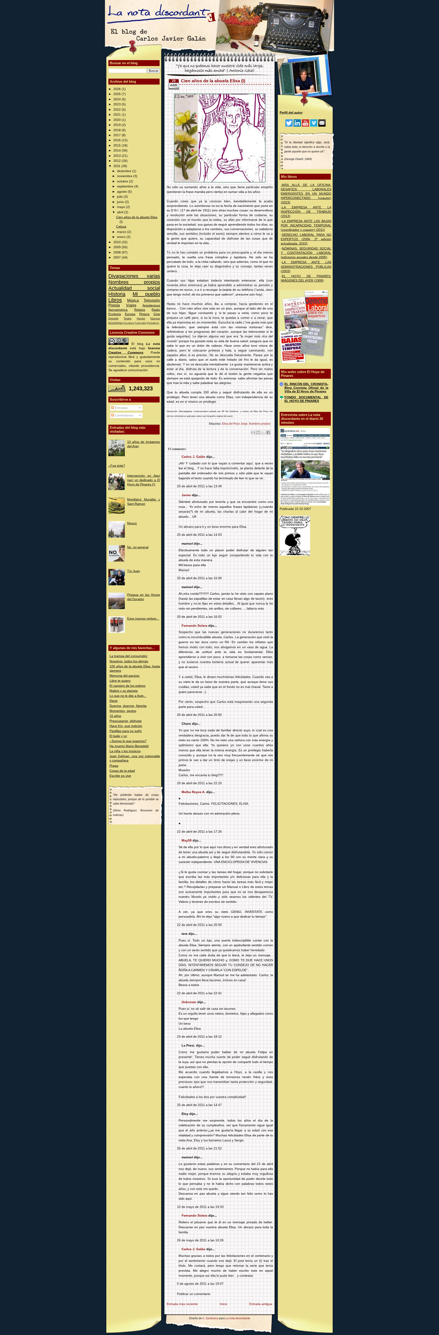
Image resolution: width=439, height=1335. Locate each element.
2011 (117, 166)
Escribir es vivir (120, 776)
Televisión (152, 300)
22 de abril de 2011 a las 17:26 (199, 831)
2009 (117, 247)
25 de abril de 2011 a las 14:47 (199, 1105)
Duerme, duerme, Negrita (128, 706)
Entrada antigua (260, 1304)
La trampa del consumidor (128, 656)
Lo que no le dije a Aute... (128, 696)
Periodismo (153, 323)
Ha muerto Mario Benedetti (129, 746)
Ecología (114, 314)
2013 (117, 155)
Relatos (139, 310)
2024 (117, 99)
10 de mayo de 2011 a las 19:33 (200, 1207)
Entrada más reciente (182, 1304)
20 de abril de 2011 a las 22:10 (199, 783)
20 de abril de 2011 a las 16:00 (199, 578)
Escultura (128, 323)
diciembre (124, 171)
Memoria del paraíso (124, 675)
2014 (117, 150)
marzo (122, 232)
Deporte (113, 318)
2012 (117, 161)
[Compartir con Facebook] (268, 432)
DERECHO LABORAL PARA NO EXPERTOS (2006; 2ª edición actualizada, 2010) (306, 239)
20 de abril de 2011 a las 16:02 (199, 616)
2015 (117, 145)
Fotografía (140, 323)
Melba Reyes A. (193, 792)
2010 (117, 242)
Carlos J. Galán (193, 456)
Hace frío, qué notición (126, 726)
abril (120, 212)
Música (133, 300)
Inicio (223, 1304)
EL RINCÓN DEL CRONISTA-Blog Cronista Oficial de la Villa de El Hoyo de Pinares (306, 387)
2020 (117, 120)
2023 (117, 104)
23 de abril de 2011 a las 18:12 (199, 1036)
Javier (186, 495)
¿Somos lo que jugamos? (128, 741)
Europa (130, 314)
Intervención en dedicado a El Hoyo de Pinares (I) (143, 480)
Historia (116, 294)
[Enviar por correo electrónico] (253, 432)
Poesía (114, 305)
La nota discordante (237, 1318)
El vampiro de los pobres (127, 685)
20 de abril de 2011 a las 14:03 (199, 534)
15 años (115, 716)
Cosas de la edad (122, 771)
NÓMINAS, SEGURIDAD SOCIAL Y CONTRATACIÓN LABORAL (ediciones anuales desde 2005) (306, 253)
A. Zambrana (210, 1318)
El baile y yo (118, 736)
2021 (117, 114)
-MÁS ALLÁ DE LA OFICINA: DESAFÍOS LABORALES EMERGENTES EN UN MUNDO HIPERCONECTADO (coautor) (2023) (306, 193)
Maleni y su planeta (124, 691)
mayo (121, 207)
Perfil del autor (291, 112)
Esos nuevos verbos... (143, 618)
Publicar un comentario (193, 1294)
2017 (117, 135)
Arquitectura (151, 305)
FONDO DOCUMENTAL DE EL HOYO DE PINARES (306, 399)
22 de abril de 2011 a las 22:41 (199, 993)
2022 (117, 109)
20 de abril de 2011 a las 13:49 (199, 486)
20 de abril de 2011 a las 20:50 (199, 715)
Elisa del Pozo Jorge (235, 423)
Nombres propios (134, 282)
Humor (141, 318)
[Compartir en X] (263, 432)
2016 (117, 140)
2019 (117, 125)
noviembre (125, 176)
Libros (115, 300)
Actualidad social (134, 288)
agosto (122, 191)
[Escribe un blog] (258, 432)
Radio (156, 310)
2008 (117, 252)
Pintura (144, 314)
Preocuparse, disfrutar (126, 721)
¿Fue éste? (116, 465)
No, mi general (137, 547)
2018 (117, 130)
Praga (114, 765)
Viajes (131, 305)
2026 (117, 89)
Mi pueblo (146, 294)
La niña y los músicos (125, 751)
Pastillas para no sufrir (126, 731)
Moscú (132, 523)
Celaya (121, 226)
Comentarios (123, 415)
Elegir (114, 701)
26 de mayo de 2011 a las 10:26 (200, 1240)
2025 (117, 94)
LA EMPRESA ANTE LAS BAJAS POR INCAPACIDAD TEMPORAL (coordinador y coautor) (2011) (306, 225)
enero (121, 237)
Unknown (189, 1002)
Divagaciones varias (134, 276)
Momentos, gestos (123, 711)
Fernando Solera (194, 625)
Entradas (121, 408)
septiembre (125, 186)
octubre (123, 181)
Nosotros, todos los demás (129, 661)
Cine (156, 314)
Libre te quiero (120, 680)
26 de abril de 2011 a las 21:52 (199, 1148)
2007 (117, 257)
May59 (187, 840)
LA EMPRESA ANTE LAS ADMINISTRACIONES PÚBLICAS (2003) (306, 267)
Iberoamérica (118, 310)
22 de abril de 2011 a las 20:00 (199, 925)
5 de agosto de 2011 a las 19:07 (200, 1283)
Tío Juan (133, 571)
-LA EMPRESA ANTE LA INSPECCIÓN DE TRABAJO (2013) (306, 212)
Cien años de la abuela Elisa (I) (213, 80)
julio (120, 196)
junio (121, 202)
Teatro (127, 318)
